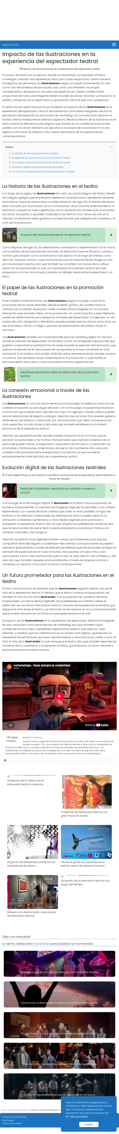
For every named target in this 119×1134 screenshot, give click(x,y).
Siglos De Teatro (10, 44)
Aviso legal (7, 1120)
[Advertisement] (59, 20)
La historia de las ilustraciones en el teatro (34, 153)
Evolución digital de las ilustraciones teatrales (37, 167)
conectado (42, 944)
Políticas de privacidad (14, 1116)
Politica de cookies (12, 1123)
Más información (79, 1116)
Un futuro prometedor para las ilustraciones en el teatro (43, 171)
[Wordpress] (5, 760)
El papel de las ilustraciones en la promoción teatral (41, 158)
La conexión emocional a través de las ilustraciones (41, 162)
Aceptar (88, 1124)
